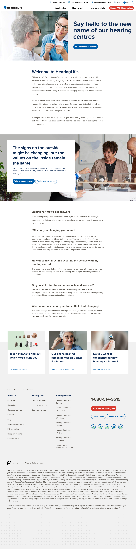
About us (11, 395)
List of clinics (98, 416)
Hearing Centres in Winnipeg (64, 416)
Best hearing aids (39, 410)
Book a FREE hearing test (121, 8)
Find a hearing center (46, 181)
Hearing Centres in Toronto (64, 401)
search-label (133, 2)
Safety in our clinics (15, 424)
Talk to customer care (23, 181)
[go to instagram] (113, 427)
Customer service (14, 410)
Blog (9, 419)
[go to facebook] (100, 427)
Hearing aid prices (39, 405)
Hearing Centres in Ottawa (64, 424)
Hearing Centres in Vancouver (64, 409)
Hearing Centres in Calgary (64, 431)
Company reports (14, 433)
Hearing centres (63, 395)
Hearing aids (38, 395)
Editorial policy (13, 438)
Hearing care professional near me (64, 446)
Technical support (116, 416)
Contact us (11, 405)
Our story (11, 400)
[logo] (12, 7)
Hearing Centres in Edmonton (64, 439)
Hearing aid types (39, 400)
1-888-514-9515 (105, 399)
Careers (10, 414)
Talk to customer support (85, 46)
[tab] (61, 8)
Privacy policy (13, 429)
